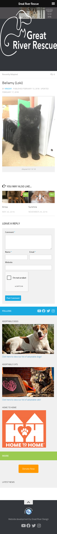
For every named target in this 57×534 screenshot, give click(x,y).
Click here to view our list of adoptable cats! (21, 399)
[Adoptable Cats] (28, 396)
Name (8, 252)
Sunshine (32, 207)
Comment (10, 232)
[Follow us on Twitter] (48, 311)
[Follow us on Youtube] (39, 311)
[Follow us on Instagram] (53, 311)
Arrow (5, 207)
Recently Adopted (10, 74)
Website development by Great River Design (28, 519)
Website (8, 262)
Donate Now (28, 468)
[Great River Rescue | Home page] (28, 33)
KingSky (8, 89)
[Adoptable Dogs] (28, 353)
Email (32, 252)
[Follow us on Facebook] (43, 311)
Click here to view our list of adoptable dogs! (22, 356)
